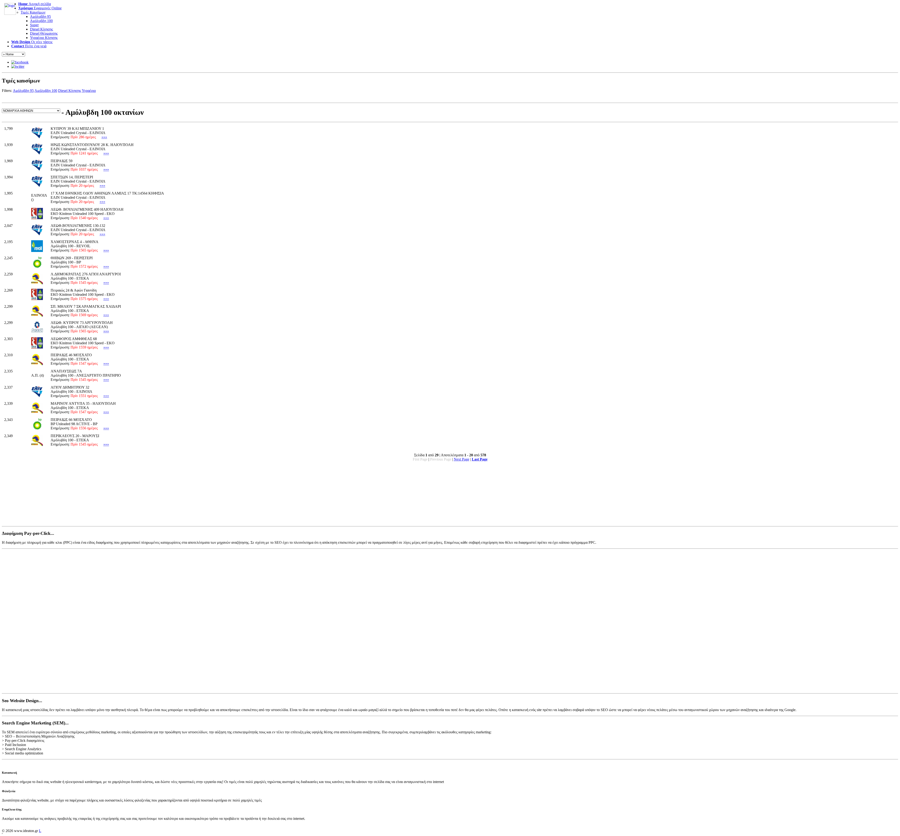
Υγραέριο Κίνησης (44, 38)
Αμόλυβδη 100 (41, 21)
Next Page (461, 459)
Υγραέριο (89, 91)
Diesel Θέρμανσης (44, 33)
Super (34, 25)
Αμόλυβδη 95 (40, 17)
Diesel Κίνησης (41, 29)
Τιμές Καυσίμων (33, 12)
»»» (104, 137)
